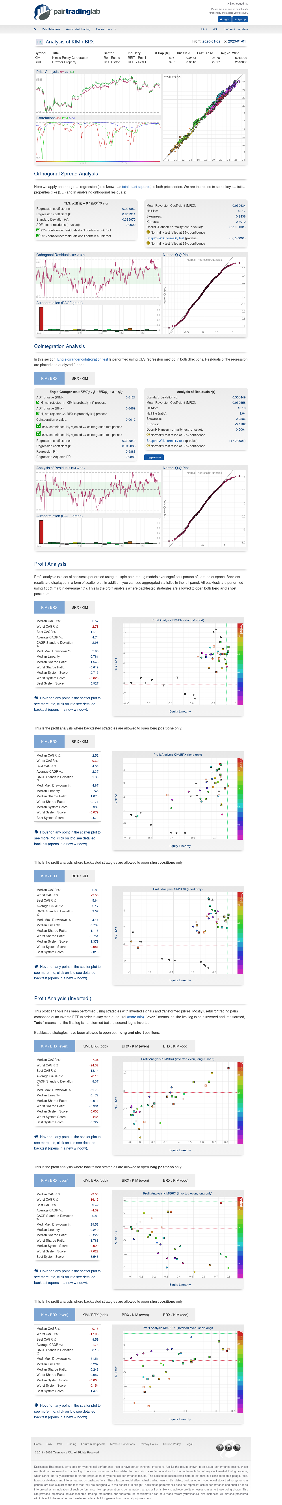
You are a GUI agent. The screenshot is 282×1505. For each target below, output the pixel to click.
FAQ (204, 29)
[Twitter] (237, 1447)
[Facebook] (220, 1447)
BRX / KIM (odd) (175, 1046)
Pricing (71, 1444)
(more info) (135, 1016)
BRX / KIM (80, 378)
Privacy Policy (149, 1444)
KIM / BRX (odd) (95, 1046)
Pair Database (51, 29)
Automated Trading (78, 29)
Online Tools (104, 29)
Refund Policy (172, 1444)
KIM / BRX (49, 378)
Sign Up (241, 19)
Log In (225, 19)
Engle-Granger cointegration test (82, 359)
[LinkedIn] (228, 1447)
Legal (189, 1444)
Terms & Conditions (122, 1444)
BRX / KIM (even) (135, 1046)
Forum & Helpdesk (236, 29)
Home (38, 1444)
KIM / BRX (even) (54, 1046)
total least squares (136, 186)
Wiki (215, 29)
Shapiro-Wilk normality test (165, 238)
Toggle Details (154, 457)
